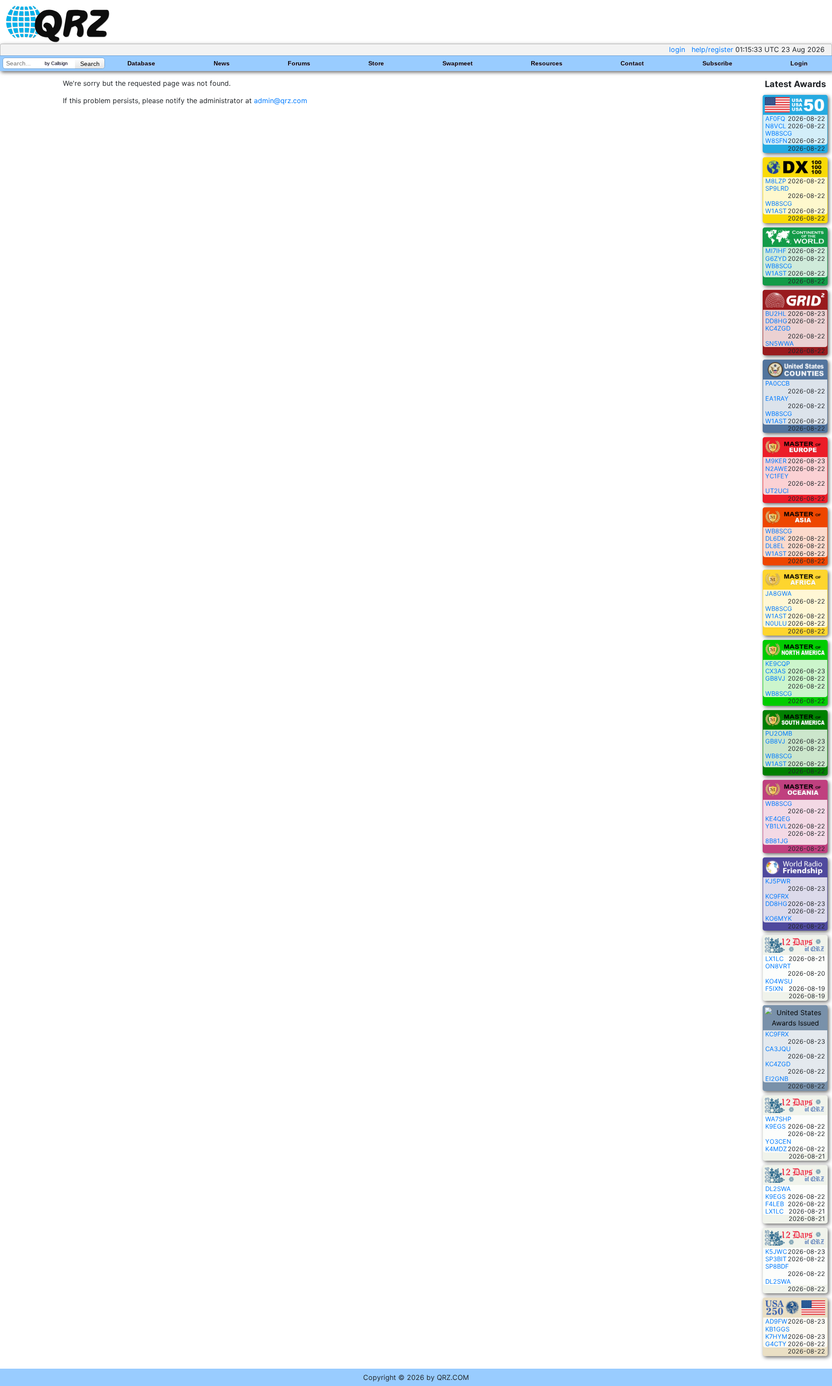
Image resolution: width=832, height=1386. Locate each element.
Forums (299, 63)
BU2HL (775, 313)
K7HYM (776, 1336)
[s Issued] (795, 104)
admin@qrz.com (280, 100)
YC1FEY (777, 476)
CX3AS (775, 671)
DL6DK (775, 538)
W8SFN (776, 140)
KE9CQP (777, 663)
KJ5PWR (777, 881)
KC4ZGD (777, 328)
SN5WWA (779, 343)
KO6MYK (778, 918)
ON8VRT (778, 966)
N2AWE (776, 468)
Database (141, 63)
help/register (712, 49)
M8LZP (775, 181)
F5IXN (774, 988)
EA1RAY (777, 398)
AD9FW (776, 1321)
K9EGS (775, 1126)
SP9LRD (777, 188)
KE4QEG (777, 818)
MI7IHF (775, 250)
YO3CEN (778, 1141)
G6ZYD (775, 258)
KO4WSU (779, 981)
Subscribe (717, 63)
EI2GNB (776, 1078)
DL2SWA (778, 1188)
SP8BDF (777, 1266)
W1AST (775, 210)
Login (799, 63)
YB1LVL (776, 826)
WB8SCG (778, 133)
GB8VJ (775, 678)
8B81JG (776, 840)
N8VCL (775, 126)
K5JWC (776, 1251)
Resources (546, 63)
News (222, 63)
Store (376, 63)
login (677, 49)
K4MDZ (776, 1148)
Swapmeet (457, 63)
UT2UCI (777, 490)
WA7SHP (778, 1119)
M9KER (775, 460)
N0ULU (776, 623)
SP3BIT (775, 1259)
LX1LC (774, 958)
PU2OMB (778, 733)
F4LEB (774, 1203)
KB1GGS (777, 1329)
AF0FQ (775, 118)
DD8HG (776, 321)
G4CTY (775, 1343)
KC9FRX (777, 896)
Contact (632, 63)
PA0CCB (777, 383)
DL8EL (774, 545)
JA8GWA (778, 593)
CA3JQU (778, 1048)
